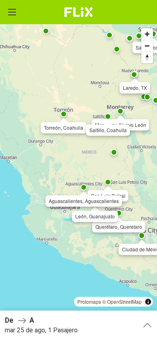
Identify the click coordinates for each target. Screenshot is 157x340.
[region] (78, 170)
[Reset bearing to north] (147, 57)
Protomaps (89, 301)
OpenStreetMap (124, 301)
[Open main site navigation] (12, 12)
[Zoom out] (147, 46)
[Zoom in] (147, 34)
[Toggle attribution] (148, 302)
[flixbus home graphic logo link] (78, 12)
